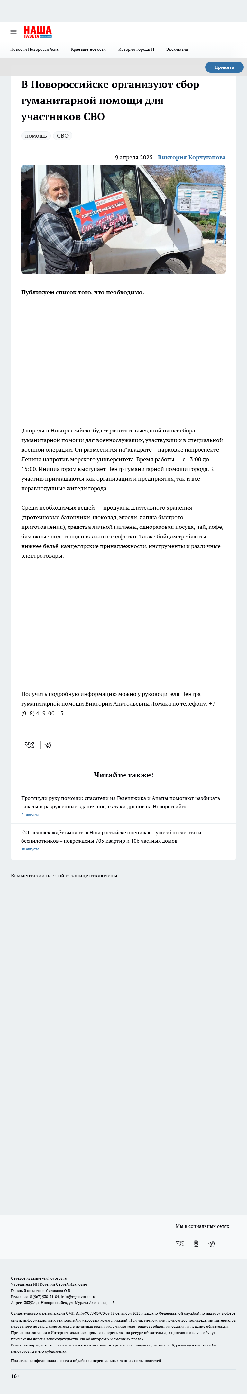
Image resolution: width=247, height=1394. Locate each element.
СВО (63, 135)
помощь (36, 135)
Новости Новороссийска (34, 49)
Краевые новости (88, 49)
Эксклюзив (177, 49)
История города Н (136, 49)
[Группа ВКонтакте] (180, 1243)
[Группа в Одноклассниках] (196, 1243)
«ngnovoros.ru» (55, 1278)
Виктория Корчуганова (192, 157)
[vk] (30, 745)
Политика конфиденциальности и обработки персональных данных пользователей (86, 1360)
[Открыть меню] (13, 31)
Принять (224, 67)
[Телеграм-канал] (212, 1243)
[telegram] (50, 745)
